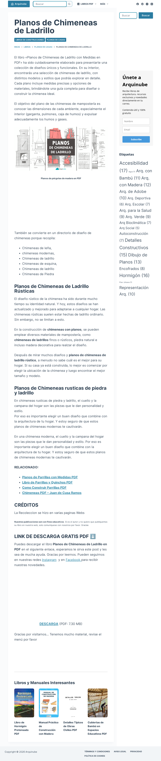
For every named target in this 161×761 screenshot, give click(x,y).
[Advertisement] (61, 207)
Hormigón (134, 275)
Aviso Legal (120, 751)
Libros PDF (87, 4)
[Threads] (152, 4)
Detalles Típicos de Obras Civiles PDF (73, 726)
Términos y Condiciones (97, 751)
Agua (132, 172)
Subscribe (136, 139)
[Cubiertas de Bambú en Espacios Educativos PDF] (98, 703)
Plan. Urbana (125, 282)
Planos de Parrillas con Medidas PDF (50, 477)
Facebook (73, 560)
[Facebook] (137, 4)
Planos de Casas (56, 40)
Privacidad (136, 751)
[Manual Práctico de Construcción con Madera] (49, 703)
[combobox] (50, 4)
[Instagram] (147, 4)
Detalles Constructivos (133, 247)
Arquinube (21, 3)
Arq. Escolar (137, 204)
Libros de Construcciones (30, 40)
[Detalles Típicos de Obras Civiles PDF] (73, 703)
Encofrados (132, 268)
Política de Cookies (94, 756)
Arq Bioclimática (135, 222)
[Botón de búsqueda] (69, 4)
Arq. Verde (138, 216)
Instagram (49, 560)
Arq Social (129, 228)
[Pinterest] (142, 4)
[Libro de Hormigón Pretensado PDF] (24, 703)
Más (102, 4)
